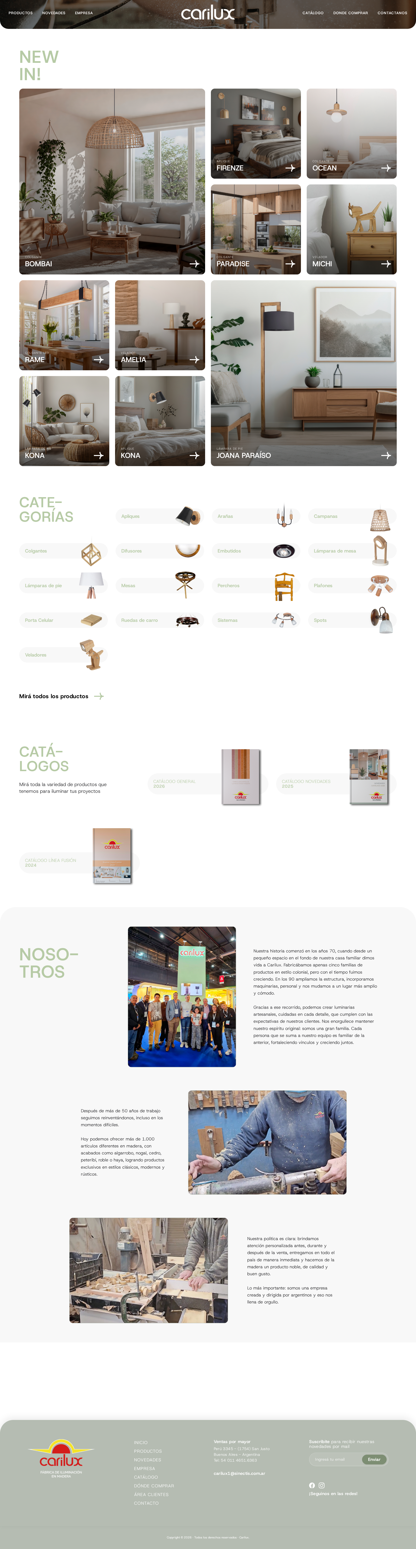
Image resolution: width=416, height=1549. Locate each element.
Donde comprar (350, 13)
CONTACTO (146, 1503)
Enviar (374, 1459)
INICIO (141, 1442)
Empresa (84, 13)
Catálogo (313, 13)
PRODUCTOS (148, 1451)
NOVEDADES (147, 1460)
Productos (21, 13)
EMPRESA (144, 1468)
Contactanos (392, 13)
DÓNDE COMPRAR (154, 1486)
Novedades (53, 13)
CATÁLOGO (146, 1477)
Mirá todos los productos (53, 696)
